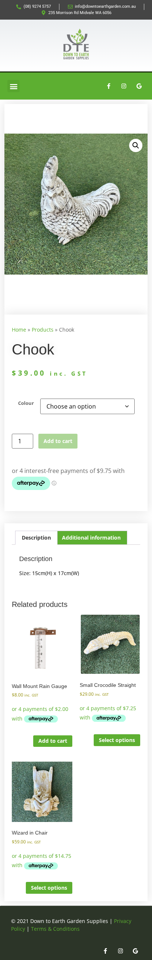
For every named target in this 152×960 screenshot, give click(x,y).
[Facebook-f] (108, 86)
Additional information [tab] (91, 537)
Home (19, 329)
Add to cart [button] (52, 740)
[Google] (139, 86)
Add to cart (58, 440)
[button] (13, 86)
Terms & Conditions (55, 928)
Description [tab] (36, 537)
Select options (117, 740)
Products (42, 329)
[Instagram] (123, 86)
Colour (26, 403)
